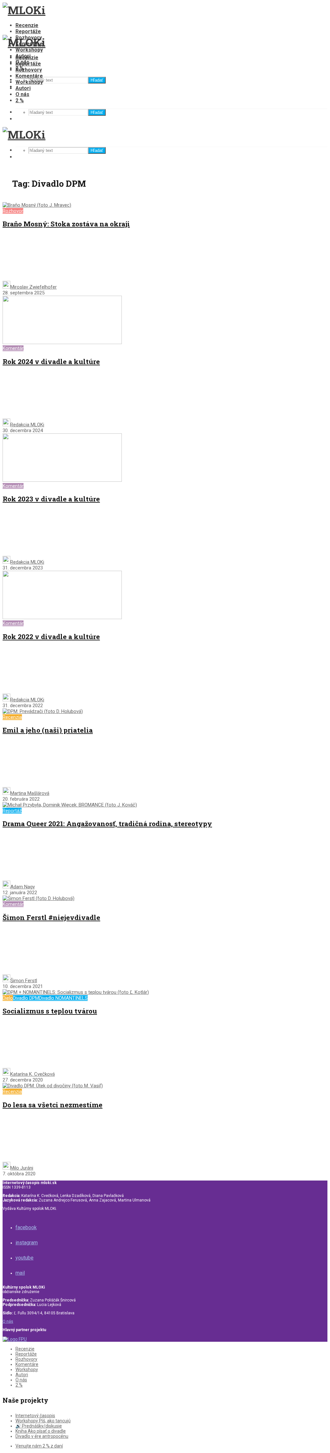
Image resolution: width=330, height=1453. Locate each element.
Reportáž (12, 811)
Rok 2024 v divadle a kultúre (51, 361)
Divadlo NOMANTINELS (63, 998)
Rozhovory (28, 70)
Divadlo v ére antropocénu (41, 1436)
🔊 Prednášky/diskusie (38, 1425)
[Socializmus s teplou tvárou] (76, 992)
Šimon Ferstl (23, 980)
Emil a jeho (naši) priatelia (48, 730)
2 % (19, 100)
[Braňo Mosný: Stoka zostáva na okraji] (37, 205)
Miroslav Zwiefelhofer (33, 287)
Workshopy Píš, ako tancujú (43, 1420)
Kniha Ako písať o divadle (40, 1431)
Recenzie (26, 25)
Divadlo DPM (26, 998)
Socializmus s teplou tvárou (50, 1010)
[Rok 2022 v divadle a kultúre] (62, 617)
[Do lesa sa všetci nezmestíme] (53, 1086)
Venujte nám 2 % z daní (39, 1445)
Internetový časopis (35, 1415)
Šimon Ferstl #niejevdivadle (51, 917)
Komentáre (29, 76)
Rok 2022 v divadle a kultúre (51, 636)
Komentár (13, 348)
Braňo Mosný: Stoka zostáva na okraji (66, 223)
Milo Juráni (21, 1168)
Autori (23, 88)
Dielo (8, 998)
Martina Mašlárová (29, 793)
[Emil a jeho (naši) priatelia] (43, 711)
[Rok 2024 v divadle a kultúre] (62, 342)
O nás (22, 94)
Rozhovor (13, 211)
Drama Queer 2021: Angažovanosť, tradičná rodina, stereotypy (107, 823)
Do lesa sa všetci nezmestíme (52, 1104)
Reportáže (28, 31)
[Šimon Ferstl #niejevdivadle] (38, 898)
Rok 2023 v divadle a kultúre (51, 498)
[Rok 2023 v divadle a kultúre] (62, 480)
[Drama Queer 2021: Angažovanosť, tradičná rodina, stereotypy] (70, 805)
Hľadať (97, 80)
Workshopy (29, 50)
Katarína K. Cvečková (32, 1074)
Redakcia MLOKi (27, 425)
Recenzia (12, 717)
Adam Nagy (22, 887)
